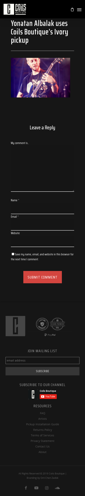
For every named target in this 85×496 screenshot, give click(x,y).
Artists (42, 419)
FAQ (42, 413)
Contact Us (42, 446)
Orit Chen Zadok (49, 478)
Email (15, 216)
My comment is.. (20, 143)
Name (15, 200)
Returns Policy (42, 430)
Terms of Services (42, 435)
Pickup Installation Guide (42, 424)
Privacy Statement (42, 441)
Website (15, 233)
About (42, 452)
